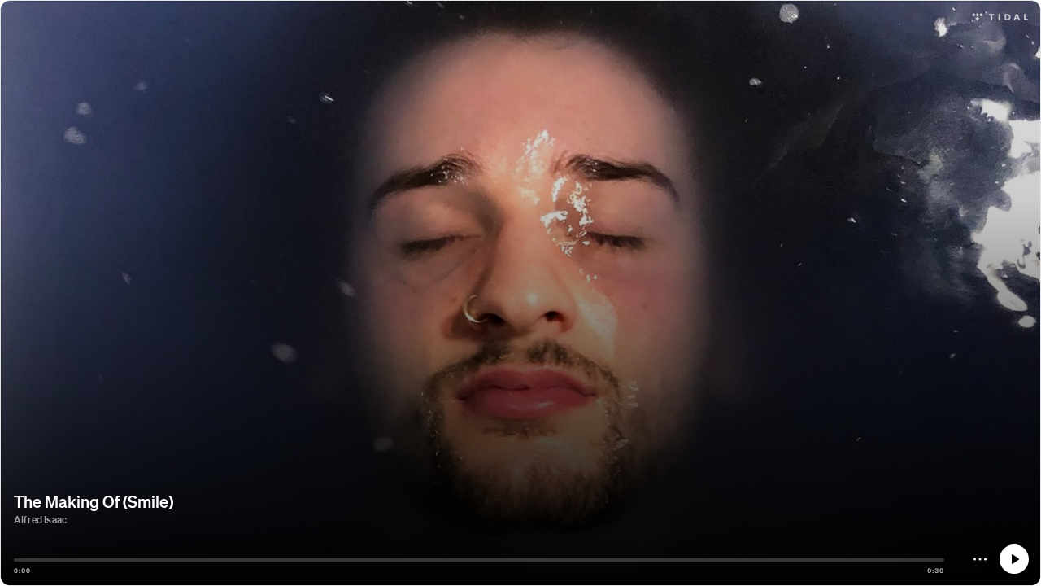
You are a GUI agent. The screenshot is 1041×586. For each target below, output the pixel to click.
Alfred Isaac (40, 520)
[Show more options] (980, 559)
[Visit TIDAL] (1000, 15)
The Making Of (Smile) (93, 501)
